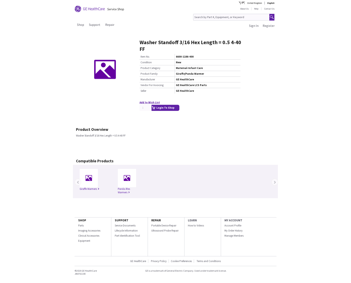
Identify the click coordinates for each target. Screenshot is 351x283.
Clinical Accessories (88, 235)
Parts (81, 225)
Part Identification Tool (127, 235)
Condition (146, 62)
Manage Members (234, 235)
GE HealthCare (138, 261)
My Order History (233, 230)
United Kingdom (254, 3)
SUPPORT (121, 220)
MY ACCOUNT (233, 220)
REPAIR (156, 220)
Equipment (84, 241)
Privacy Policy (158, 261)
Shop (80, 25)
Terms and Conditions (209, 261)
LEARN (192, 220)
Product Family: (149, 73)
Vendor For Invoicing (152, 85)
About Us (244, 8)
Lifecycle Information (126, 230)
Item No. (145, 56)
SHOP (82, 220)
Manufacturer (148, 79)
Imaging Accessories (89, 230)
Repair (109, 25)
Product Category (150, 68)
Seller (143, 91)
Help (256, 8)
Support (94, 25)
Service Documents (125, 225)
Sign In (254, 26)
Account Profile (232, 225)
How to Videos (196, 225)
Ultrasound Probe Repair (165, 230)
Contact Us (269, 8)
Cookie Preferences (181, 261)
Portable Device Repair (163, 225)
